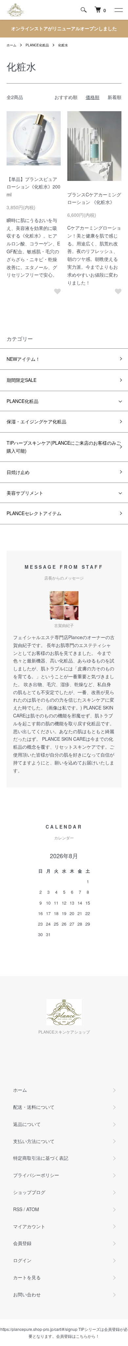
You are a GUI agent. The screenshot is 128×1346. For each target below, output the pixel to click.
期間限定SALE (21, 380)
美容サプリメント (25, 492)
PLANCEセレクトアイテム (34, 513)
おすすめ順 (65, 97)
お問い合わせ (27, 1294)
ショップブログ (29, 1192)
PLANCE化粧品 (37, 45)
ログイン (22, 1260)
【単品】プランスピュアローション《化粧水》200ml (33, 187)
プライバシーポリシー (36, 1175)
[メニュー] (118, 10)
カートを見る (27, 1277)
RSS (17, 1209)
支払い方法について (33, 1141)
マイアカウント (29, 1226)
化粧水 (63, 45)
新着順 (114, 97)
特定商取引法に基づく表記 (40, 1158)
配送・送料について (33, 1107)
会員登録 (22, 1243)
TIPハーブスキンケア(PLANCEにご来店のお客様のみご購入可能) (64, 446)
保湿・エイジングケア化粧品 (36, 421)
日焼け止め (18, 472)
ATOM (32, 1209)
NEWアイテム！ (23, 359)
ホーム (11, 45)
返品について (27, 1124)
